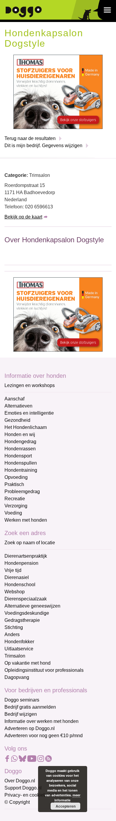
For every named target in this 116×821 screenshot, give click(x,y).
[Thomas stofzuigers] (58, 91)
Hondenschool (19, 584)
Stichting (13, 627)
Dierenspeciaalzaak (25, 598)
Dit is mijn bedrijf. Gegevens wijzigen (43, 145)
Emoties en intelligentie (29, 413)
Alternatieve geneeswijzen (32, 605)
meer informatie (67, 797)
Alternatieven (18, 405)
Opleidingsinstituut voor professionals (44, 670)
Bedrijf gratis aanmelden (30, 707)
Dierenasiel (16, 577)
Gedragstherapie (22, 620)
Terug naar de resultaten (30, 138)
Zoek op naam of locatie (29, 542)
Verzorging (15, 505)
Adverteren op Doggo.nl (29, 728)
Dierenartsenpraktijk (25, 556)
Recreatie (14, 498)
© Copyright (17, 802)
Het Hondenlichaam (25, 427)
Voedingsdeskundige (26, 613)
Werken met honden (25, 520)
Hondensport (18, 455)
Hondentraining (20, 470)
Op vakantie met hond (27, 663)
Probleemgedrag (22, 491)
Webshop (14, 591)
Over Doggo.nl (19, 780)
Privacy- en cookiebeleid (30, 795)
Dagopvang (16, 677)
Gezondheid (17, 420)
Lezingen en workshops (29, 385)
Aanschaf (14, 398)
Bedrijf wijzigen (20, 714)
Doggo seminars (21, 699)
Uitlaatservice (18, 648)
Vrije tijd (12, 570)
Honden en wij (19, 434)
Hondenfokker (19, 641)
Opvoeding (16, 477)
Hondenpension (21, 563)
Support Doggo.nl (23, 787)
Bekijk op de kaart (23, 216)
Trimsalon (14, 655)
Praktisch (14, 484)
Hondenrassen (20, 448)
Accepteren (66, 806)
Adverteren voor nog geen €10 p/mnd (43, 735)
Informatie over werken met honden (41, 721)
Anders (12, 634)
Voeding (13, 512)
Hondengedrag (20, 441)
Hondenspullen (20, 462)
